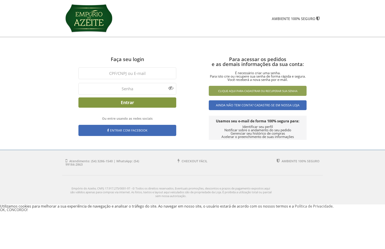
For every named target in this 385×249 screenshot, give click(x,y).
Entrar (127, 102)
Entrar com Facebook (128, 130)
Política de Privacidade (314, 206)
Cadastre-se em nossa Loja (276, 105)
